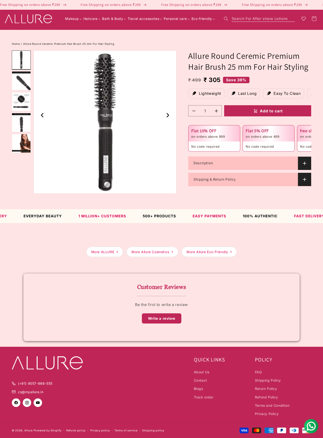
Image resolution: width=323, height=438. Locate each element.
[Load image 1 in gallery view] (21, 59)
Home (16, 44)
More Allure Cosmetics (150, 252)
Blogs (198, 389)
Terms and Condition (272, 405)
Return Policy (266, 389)
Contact (200, 380)
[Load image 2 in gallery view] (21, 80)
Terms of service (125, 430)
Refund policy (76, 430)
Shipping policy (153, 430)
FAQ (258, 372)
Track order (204, 397)
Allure (28, 430)
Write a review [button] (161, 318)
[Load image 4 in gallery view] (21, 122)
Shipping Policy (268, 380)
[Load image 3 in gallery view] (21, 101)
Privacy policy (100, 430)
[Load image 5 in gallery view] (21, 143)
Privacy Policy (267, 414)
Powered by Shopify (48, 430)
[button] (259, 19)
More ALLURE (102, 252)
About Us (202, 372)
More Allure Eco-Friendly (207, 252)
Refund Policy (266, 397)
